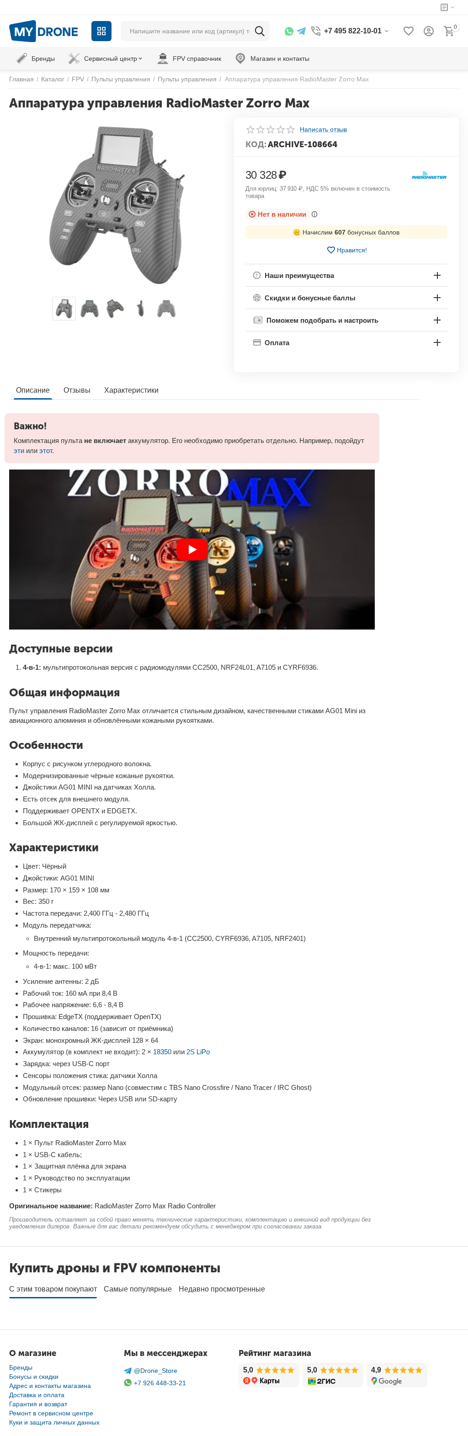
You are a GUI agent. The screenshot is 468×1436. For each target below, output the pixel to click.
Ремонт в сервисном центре (51, 1413)
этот (45, 450)
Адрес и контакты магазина (50, 1385)
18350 (162, 1052)
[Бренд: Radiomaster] (429, 175)
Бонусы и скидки (33, 1376)
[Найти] (260, 31)
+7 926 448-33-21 (160, 1383)
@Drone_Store (155, 1370)
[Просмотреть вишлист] (409, 31)
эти (19, 450)
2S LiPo (198, 1052)
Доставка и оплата (36, 1395)
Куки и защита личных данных (54, 1422)
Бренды (20, 1367)
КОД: (255, 144)
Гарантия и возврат (38, 1404)
